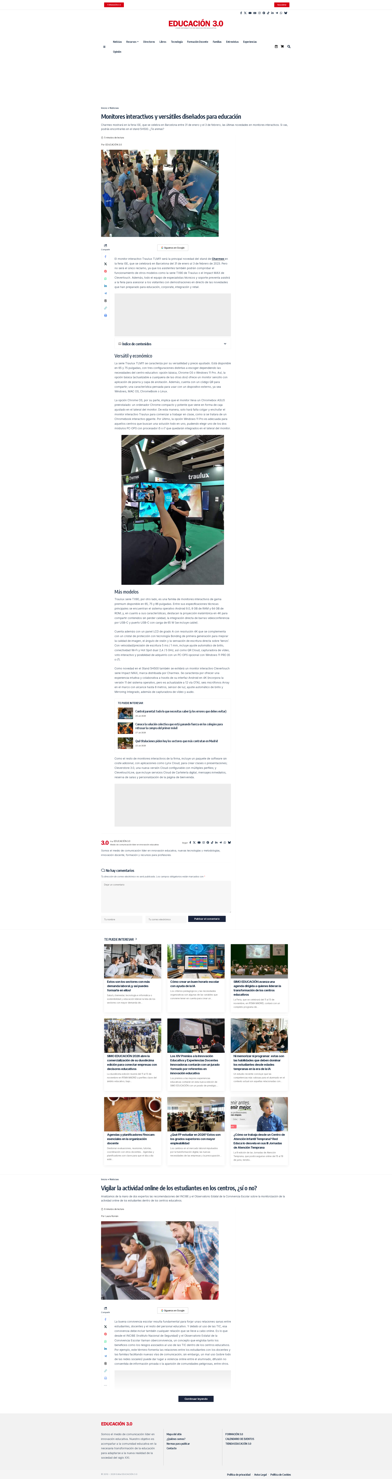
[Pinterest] (264, 13)
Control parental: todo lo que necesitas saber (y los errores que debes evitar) (180, 711)
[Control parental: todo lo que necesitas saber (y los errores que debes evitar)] (125, 713)
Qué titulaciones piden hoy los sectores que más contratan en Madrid (176, 741)
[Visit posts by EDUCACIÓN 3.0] (105, 843)
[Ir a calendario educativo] (276, 46)
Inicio (104, 108)
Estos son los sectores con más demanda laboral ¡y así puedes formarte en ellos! (128, 986)
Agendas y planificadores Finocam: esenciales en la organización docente (131, 1139)
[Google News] (255, 13)
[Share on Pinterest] (105, 271)
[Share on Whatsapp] (105, 278)
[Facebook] (241, 13)
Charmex (218, 258)
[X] (245, 13)
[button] (288, 46)
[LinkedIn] (272, 13)
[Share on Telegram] (105, 293)
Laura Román (111, 1216)
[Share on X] (105, 264)
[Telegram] (277, 13)
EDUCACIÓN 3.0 (113, 144)
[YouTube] (250, 13)
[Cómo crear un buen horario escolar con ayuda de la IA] (195, 961)
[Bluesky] (285, 13)
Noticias (114, 108)
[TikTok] (268, 13)
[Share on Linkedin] (105, 286)
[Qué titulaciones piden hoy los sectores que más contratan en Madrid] (125, 743)
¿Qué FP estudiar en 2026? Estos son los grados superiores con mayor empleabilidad (195, 1139)
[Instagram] (259, 13)
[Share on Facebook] (105, 256)
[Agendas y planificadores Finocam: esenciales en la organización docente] (132, 1114)
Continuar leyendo (196, 1398)
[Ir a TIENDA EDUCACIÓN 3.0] (282, 46)
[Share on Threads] (105, 300)
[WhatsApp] (281, 13)
